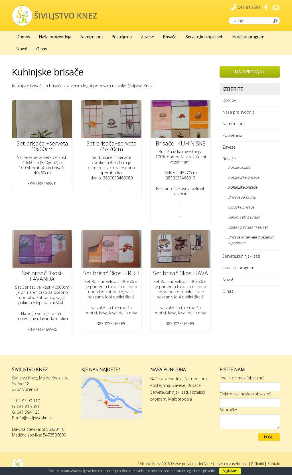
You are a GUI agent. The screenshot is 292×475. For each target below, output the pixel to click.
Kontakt (273, 463)
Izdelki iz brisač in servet (247, 227)
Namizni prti (91, 36)
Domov (23, 36)
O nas (41, 48)
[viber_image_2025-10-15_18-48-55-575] (111, 119)
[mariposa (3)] (42, 249)
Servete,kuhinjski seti (204, 36)
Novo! (22, 48)
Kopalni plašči (239, 167)
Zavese (147, 36)
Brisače (170, 36)
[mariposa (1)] (180, 249)
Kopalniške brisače (243, 177)
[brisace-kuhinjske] (180, 119)
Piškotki (257, 463)
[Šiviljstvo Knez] (55, 15)
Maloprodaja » (250, 71)
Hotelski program (248, 36)
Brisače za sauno (242, 197)
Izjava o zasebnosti (232, 463)
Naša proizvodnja (55, 36)
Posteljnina (122, 36)
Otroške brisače (241, 207)
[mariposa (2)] (111, 249)
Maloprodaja (180, 399)
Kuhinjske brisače (242, 187)
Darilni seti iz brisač (244, 217)
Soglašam (230, 470)
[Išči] (275, 20)
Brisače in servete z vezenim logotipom (251, 240)
